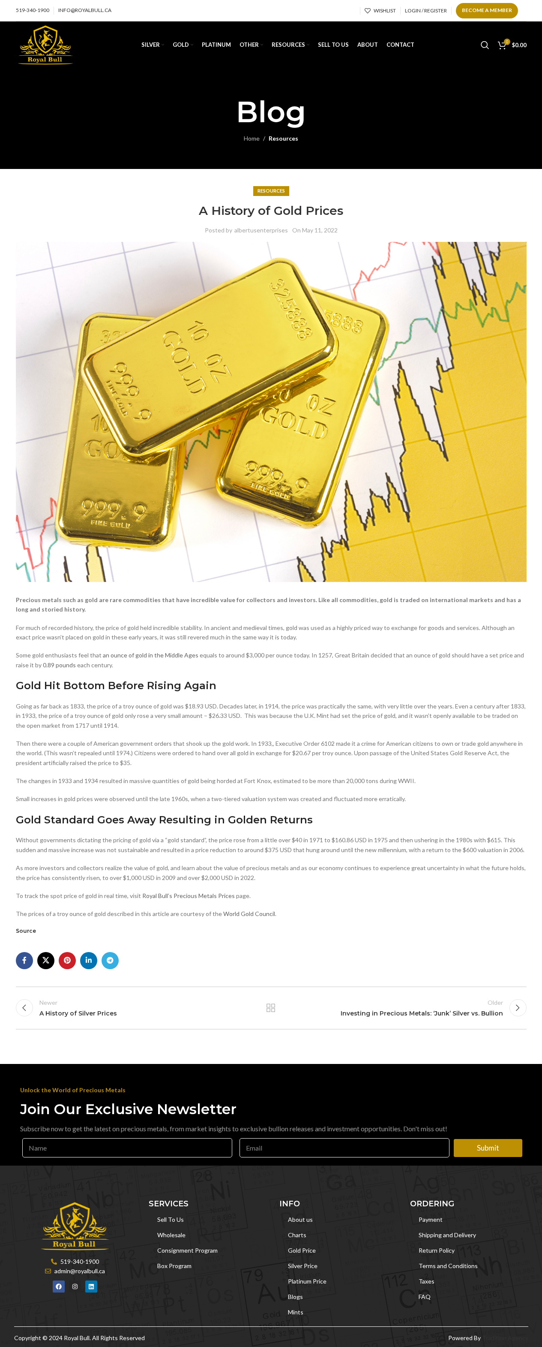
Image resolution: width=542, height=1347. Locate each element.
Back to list (271, 1007)
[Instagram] (75, 1287)
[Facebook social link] (24, 960)
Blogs (295, 1296)
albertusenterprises (261, 230)
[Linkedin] (91, 1287)
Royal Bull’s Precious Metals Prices (188, 895)
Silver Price (302, 1265)
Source (26, 931)
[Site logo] (45, 44)
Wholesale (171, 1235)
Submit (488, 1147)
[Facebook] (59, 1287)
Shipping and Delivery (447, 1235)
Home (252, 138)
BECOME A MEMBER (487, 10)
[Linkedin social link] (88, 960)
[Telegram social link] (110, 960)
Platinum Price (307, 1281)
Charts (297, 1235)
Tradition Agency (505, 1337)
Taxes (426, 1281)
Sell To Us (170, 1219)
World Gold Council (249, 913)
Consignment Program (187, 1250)
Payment (431, 1219)
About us (300, 1219)
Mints (295, 1312)
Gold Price (302, 1250)
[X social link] (45, 960)
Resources (283, 138)
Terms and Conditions (448, 1265)
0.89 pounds (59, 665)
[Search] (485, 45)
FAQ (425, 1296)
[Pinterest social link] (67, 960)
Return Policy (437, 1250)
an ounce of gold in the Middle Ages (150, 655)
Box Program (174, 1265)
